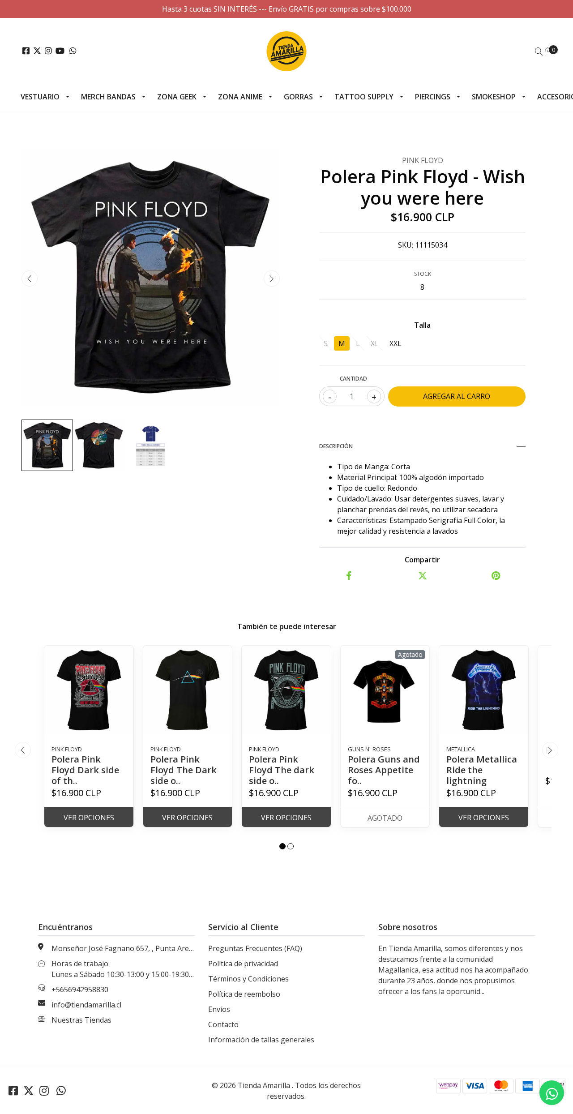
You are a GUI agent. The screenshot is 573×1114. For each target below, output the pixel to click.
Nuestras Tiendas (81, 1020)
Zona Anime (240, 97)
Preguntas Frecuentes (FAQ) (255, 948)
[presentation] (29, 278)
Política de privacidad (243, 963)
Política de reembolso (244, 994)
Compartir (422, 560)
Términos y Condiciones (248, 979)
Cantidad (353, 378)
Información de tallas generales (261, 1040)
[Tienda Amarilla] (286, 51)
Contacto (223, 1024)
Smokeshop (494, 97)
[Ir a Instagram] (48, 51)
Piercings (432, 97)
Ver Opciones (89, 818)
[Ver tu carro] (548, 51)
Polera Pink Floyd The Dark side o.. (183, 770)
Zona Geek (177, 97)
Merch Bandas (108, 97)
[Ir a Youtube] (60, 51)
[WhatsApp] (73, 51)
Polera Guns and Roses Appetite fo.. (384, 770)
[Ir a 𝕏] (37, 51)
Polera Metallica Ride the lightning (481, 770)
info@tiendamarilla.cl (86, 1005)
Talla (422, 325)
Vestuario (40, 97)
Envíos (219, 1009)
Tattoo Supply (363, 97)
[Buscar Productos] (539, 51)
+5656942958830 (79, 989)
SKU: (405, 245)
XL (375, 343)
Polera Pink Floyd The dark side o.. (281, 770)
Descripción (336, 446)
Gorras (298, 97)
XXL (395, 343)
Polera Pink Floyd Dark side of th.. (85, 770)
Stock (422, 274)
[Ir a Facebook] (26, 51)
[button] (282, 846)
